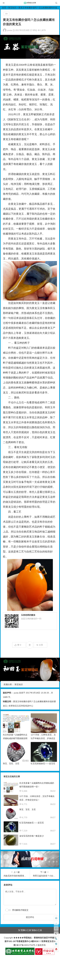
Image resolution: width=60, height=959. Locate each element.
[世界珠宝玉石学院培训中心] (29, 3)
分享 (41, 645)
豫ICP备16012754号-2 (26, 945)
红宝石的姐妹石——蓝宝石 (43, 763)
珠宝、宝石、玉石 (11, 763)
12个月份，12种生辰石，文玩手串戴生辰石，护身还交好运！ (43, 738)
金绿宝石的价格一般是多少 (31, 836)
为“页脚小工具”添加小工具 (30, 930)
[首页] (56, 918)
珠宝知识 (12, 7)
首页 (4, 7)
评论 (34, 30)
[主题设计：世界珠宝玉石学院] (20, 954)
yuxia (9, 30)
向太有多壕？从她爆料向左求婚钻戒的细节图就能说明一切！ (15, 738)
